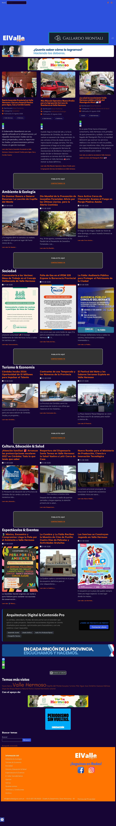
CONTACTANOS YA (58, 183)
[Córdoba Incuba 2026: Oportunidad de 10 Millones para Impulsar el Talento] (20, 396)
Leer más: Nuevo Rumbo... (86, 498)
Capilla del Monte (54, 686)
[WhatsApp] (58, 662)
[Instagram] (111, 3)
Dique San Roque (8, 689)
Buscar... (4, 2)
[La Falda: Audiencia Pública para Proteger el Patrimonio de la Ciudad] (96, 310)
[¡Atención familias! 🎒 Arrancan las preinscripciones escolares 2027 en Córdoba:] (20, 478)
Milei (77, 686)
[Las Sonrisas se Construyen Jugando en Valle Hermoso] (96, 566)
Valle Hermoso (29, 684)
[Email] (58, 664)
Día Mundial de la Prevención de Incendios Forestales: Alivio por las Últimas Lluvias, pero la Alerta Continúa (58, 200)
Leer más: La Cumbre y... (48, 588)
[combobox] (16, 2)
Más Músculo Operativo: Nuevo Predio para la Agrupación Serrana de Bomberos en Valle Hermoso (58, 103)
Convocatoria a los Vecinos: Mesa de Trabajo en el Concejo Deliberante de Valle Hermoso (19, 278)
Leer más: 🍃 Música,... (9, 603)
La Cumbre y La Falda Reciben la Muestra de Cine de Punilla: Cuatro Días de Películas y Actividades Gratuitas (57, 538)
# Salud (83, 115)
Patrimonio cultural (48, 689)
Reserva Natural (21, 689)
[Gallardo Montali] (79, 38)
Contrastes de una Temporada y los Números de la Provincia (57, 373)
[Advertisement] (58, 18)
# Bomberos (58, 118)
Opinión (8, 779)
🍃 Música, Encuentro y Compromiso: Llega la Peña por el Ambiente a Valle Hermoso (19, 537)
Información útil (12, 755)
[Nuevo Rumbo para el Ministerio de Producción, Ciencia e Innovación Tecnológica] (96, 475)
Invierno (92, 686)
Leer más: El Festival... (85, 423)
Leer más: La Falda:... (85, 344)
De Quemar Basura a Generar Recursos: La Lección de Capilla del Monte (19, 199)
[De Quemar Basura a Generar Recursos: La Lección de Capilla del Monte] (20, 222)
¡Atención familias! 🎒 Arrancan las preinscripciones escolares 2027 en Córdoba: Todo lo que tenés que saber (20, 455)
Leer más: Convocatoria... (10, 344)
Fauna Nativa (7, 686)
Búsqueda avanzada (9, 746)
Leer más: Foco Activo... (86, 240)
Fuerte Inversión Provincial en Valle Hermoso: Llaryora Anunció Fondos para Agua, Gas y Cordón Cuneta (17, 102)
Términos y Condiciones (14, 790)
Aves (86, 686)
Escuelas (65, 686)
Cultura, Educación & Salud (99, 108)
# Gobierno (20, 118)
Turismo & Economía (13, 762)
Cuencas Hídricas (103, 686)
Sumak (37, 689)
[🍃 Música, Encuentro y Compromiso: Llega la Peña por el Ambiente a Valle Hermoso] (20, 569)
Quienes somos (11, 786)
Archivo (8, 793)
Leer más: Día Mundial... (47, 248)
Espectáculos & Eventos (14, 773)
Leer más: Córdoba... (9, 419)
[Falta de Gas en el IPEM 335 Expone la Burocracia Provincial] (58, 307)
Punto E (32, 689)
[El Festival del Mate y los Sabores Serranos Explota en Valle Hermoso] (96, 398)
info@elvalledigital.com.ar (14, 799)
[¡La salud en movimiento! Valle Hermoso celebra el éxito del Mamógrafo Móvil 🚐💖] (96, 83)
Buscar (4, 737)
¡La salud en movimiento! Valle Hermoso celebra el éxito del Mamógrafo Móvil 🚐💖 (92, 100)
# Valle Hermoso (8, 118)
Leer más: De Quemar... (9, 247)
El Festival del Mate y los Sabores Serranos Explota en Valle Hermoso (94, 374)
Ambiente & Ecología (58, 111)
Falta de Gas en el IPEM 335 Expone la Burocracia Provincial (58, 277)
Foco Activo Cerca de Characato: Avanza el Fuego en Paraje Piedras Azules (95, 199)
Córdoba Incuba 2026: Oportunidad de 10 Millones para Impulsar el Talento (17, 374)
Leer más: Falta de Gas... (48, 342)
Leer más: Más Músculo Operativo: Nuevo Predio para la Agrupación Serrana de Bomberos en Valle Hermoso (58, 169)
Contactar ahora (99, 627)
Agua (82, 686)
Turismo (72, 686)
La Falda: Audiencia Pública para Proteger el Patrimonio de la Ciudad (95, 278)
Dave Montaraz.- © (67, 799)
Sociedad (15, 111)
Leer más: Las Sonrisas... (86, 600)
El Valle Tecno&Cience (14, 776)
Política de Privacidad (86, 799)
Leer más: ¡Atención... (9, 501)
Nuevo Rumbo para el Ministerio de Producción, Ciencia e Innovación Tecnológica (96, 453)
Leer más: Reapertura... (48, 507)
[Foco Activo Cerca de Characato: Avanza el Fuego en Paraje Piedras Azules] (96, 218)
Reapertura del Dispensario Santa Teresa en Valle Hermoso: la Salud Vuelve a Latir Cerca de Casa (57, 455)
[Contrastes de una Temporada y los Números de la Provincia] (58, 391)
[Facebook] (108, 3)
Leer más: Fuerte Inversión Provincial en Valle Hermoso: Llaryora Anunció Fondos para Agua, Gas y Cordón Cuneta (19, 152)
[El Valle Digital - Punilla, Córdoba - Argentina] (14, 38)
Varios (8, 783)
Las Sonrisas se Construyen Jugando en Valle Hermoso (93, 535)
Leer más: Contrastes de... (48, 413)
